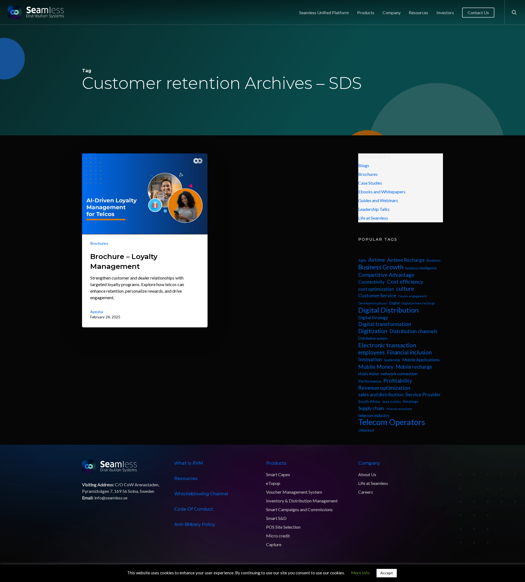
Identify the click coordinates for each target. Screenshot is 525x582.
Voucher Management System (294, 491)
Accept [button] (386, 573)
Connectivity (371, 282)
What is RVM (188, 463)
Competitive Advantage (386, 275)
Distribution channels (413, 331)
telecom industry (373, 415)
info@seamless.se (110, 497)
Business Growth (380, 267)
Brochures (99, 243)
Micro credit (278, 535)
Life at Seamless (373, 217)
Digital (394, 303)
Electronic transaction (387, 345)
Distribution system (372, 338)
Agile (362, 260)
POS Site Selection (283, 526)
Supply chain (371, 408)
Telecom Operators (391, 422)
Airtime (376, 260)
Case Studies (370, 182)
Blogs (363, 165)
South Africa (369, 401)
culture (405, 288)
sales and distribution (380, 394)
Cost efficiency (405, 281)
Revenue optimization (384, 388)
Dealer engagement (412, 296)
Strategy (410, 401)
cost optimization (376, 289)
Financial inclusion (409, 352)
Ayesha (96, 311)
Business (434, 260)
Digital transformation (384, 324)
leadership (392, 360)
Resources (186, 478)
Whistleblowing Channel (201, 493)
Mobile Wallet (368, 374)
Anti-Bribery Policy (194, 524)
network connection (399, 373)
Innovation (370, 359)
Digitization (372, 331)
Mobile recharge (414, 367)
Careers (365, 491)
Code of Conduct (193, 509)
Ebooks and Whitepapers (382, 191)
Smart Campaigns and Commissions (299, 509)
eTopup (273, 483)
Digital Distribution (388, 310)
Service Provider (423, 394)
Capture (273, 544)
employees (371, 352)
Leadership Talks (374, 209)
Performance (369, 381)
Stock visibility (391, 401)
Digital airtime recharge (418, 303)
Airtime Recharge (406, 260)
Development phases (372, 303)
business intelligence (421, 268)
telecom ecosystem (399, 409)
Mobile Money (375, 366)
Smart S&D (276, 518)
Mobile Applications (421, 359)
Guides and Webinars (378, 200)
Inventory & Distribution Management (302, 500)
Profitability (397, 380)
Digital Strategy (373, 317)
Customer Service (377, 295)
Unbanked (366, 430)
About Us (367, 474)
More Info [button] (360, 572)
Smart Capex (278, 474)
